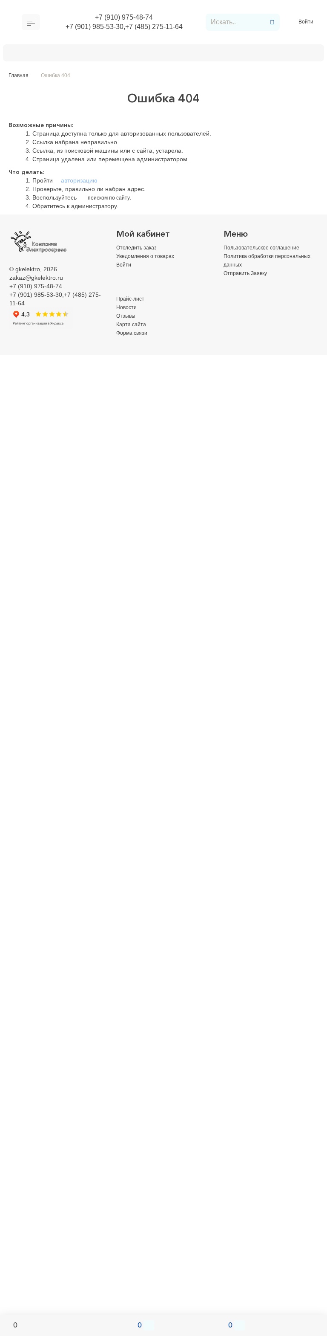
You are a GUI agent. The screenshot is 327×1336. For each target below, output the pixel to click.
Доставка (82, 54)
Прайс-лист (132, 301)
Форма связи (134, 335)
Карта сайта (133, 326)
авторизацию (78, 183)
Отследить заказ (139, 249)
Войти (306, 23)
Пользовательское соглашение (267, 249)
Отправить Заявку (174, 54)
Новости (127, 309)
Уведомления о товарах (149, 258)
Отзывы (127, 318)
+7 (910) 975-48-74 (124, 18)
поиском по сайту (111, 200)
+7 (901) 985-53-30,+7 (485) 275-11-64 (124, 28)
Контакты (230, 54)
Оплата (121, 54)
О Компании (35, 54)
